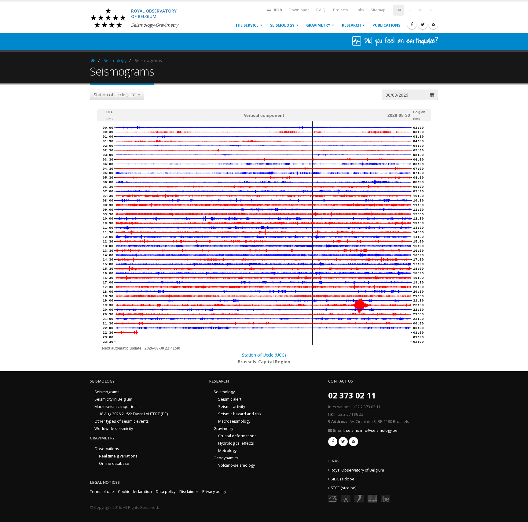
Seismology (282, 25)
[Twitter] (422, 24)
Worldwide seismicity (113, 428)
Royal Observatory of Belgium (357, 470)
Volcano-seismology (236, 465)
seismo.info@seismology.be (372, 430)
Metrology (227, 450)
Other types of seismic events (121, 421)
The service (246, 25)
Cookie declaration (135, 491)
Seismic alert (229, 399)
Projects (340, 10)
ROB (277, 10)
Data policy (165, 491)
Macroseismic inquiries (115, 406)
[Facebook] (411, 24)
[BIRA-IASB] (345, 498)
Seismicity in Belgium (113, 399)
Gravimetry (318, 25)
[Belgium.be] (385, 498)
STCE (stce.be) (343, 488)
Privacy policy (214, 491)
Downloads (299, 10)
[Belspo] (372, 498)
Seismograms (106, 391)
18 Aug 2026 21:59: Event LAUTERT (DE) (133, 413)
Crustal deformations (237, 436)
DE (431, 10)
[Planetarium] (332, 498)
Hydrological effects (236, 443)
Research (351, 25)
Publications (386, 25)
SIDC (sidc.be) (343, 479)
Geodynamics (226, 458)
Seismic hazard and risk (239, 413)
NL (420, 10)
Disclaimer (188, 491)
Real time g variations (118, 456)
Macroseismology (234, 421)
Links (359, 10)
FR (410, 10)
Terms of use (102, 491)
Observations (106, 448)
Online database (114, 463)
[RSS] (433, 24)
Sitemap (378, 10)
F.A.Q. (321, 10)
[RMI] (359, 498)
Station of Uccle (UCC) (264, 355)
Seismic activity (231, 406)
